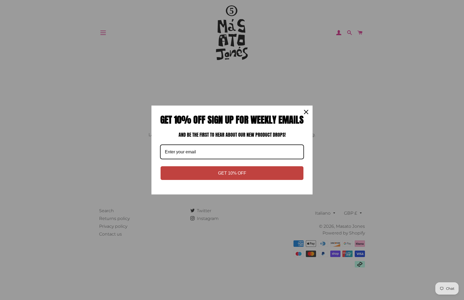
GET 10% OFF (232, 173)
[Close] (306, 112)
